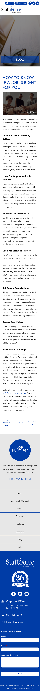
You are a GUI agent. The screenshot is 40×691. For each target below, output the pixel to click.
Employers (20, 516)
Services (20, 508)
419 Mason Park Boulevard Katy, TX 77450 (17, 606)
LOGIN (11, 3)
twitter (34, 3)
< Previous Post (7, 423)
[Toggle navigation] (37, 9)
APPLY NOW (22, 3)
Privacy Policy (30, 685)
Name (4, 636)
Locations (20, 531)
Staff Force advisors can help (14, 393)
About (20, 493)
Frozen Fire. (29, 688)
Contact (20, 547)
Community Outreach (20, 501)
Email (4, 646)
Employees (20, 524)
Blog (20, 539)
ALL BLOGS (19, 423)
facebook (30, 3)
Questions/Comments (9, 655)
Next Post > (32, 422)
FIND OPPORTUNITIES (19, 479)
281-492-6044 (14, 614)
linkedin (37, 3)
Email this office (14, 621)
